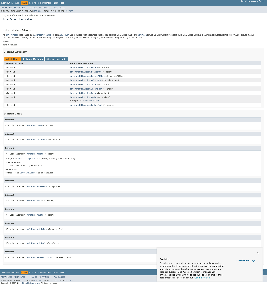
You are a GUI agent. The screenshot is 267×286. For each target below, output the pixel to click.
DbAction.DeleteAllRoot (93, 76)
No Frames (44, 8)
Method (37, 11)
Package (15, 3)
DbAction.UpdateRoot (91, 105)
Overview (5, 3)
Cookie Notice (202, 278)
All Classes (59, 8)
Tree (36, 3)
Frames (33, 8)
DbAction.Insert (89, 84)
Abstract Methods (56, 59)
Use (31, 3)
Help (62, 3)
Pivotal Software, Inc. (31, 283)
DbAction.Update (89, 97)
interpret (75, 67)
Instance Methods (33, 59)
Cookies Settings (246, 260)
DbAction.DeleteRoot (91, 80)
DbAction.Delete (89, 67)
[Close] (257, 253)
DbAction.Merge (89, 93)
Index (55, 3)
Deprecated (45, 3)
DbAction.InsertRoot (91, 89)
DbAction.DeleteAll (91, 72)
